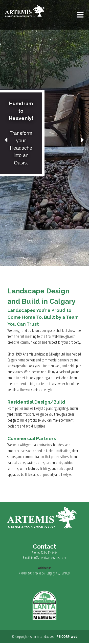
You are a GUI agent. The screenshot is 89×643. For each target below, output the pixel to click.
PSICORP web (67, 636)
